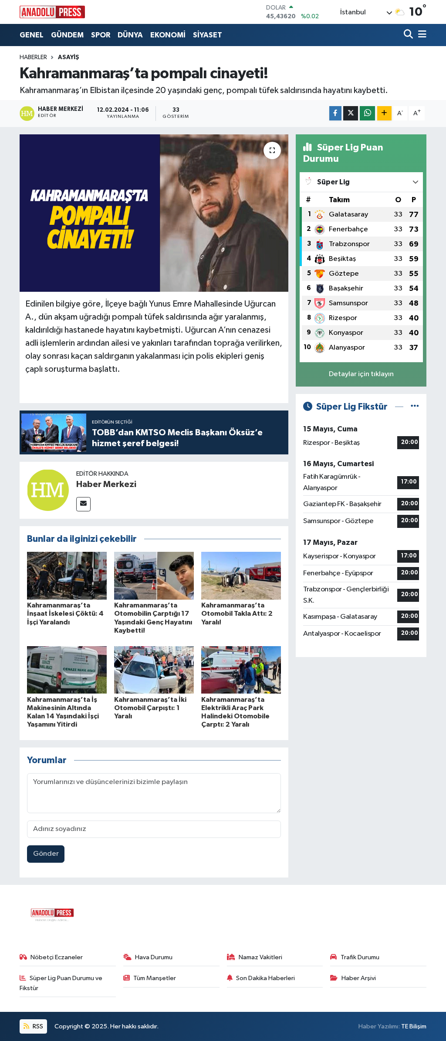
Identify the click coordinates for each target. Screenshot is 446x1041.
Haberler (33, 57)
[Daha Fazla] (384, 113)
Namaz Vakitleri (260, 957)
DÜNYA (130, 35)
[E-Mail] (83, 504)
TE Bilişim (413, 1026)
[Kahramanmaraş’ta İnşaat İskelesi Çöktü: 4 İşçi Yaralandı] (67, 575)
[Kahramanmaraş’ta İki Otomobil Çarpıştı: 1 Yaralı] (154, 670)
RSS (37, 1026)
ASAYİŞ (68, 57)
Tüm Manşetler (154, 978)
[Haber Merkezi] (48, 490)
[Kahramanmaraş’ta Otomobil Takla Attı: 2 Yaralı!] (241, 575)
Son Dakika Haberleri (265, 978)
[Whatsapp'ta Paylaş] (367, 113)
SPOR (100, 35)
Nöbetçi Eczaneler (56, 957)
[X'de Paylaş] (350, 113)
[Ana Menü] (421, 35)
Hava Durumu (153, 957)
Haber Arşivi (358, 978)
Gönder (46, 853)
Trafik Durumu (360, 957)
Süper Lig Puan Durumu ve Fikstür (61, 983)
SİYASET (207, 35)
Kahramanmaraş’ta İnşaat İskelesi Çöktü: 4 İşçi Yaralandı (65, 613)
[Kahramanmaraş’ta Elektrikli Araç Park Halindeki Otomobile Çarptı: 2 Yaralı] (241, 670)
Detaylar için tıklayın (361, 374)
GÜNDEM (67, 35)
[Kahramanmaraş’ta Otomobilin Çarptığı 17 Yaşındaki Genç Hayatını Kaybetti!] (154, 575)
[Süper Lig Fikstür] (415, 406)
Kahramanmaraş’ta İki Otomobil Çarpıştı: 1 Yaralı (150, 708)
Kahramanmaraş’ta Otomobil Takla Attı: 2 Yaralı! (237, 613)
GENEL (32, 35)
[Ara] (409, 35)
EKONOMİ (168, 35)
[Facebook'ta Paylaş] (335, 113)
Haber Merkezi (106, 484)
